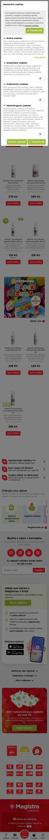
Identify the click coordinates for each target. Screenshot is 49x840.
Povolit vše (35, 30)
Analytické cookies (16, 63)
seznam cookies (32, 26)
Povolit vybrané (17, 142)
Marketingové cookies (18, 106)
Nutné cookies (14, 38)
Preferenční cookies (17, 84)
